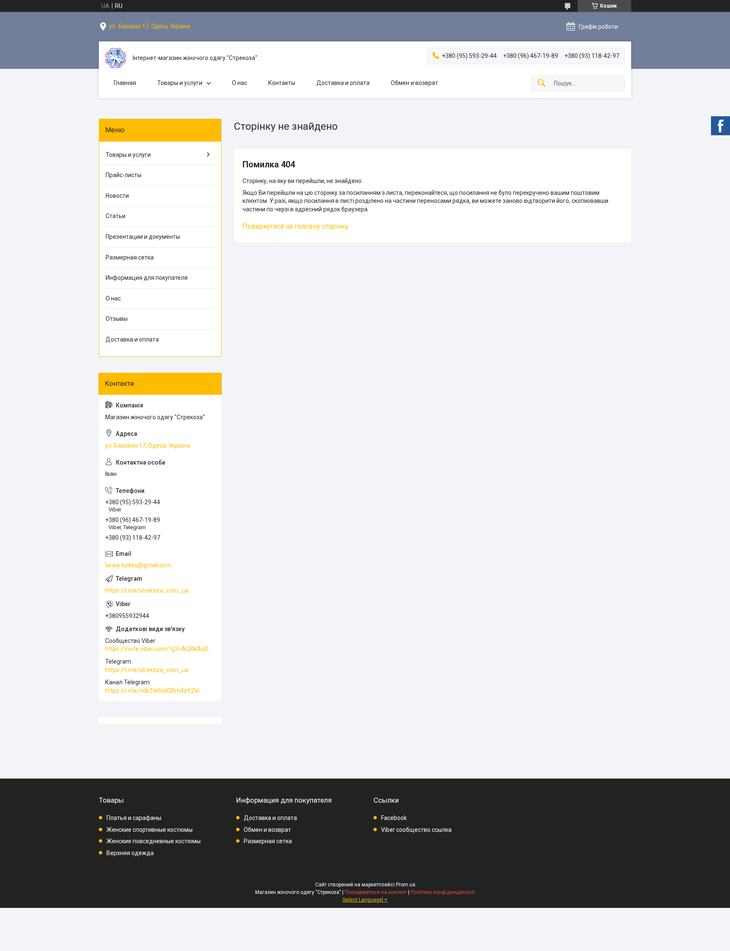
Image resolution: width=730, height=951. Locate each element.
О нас (239, 82)
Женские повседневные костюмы (153, 841)
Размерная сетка (130, 257)
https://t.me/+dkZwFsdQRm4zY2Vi (152, 690)
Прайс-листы (124, 175)
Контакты (281, 82)
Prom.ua (405, 885)
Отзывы (117, 318)
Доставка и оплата (343, 82)
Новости (117, 195)
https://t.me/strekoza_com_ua (146, 590)
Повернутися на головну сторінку (295, 226)
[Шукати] (542, 83)
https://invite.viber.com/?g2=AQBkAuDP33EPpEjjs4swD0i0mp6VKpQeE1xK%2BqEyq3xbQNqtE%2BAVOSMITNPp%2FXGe (160, 648)
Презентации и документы (143, 236)
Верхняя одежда (130, 853)
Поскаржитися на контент (376, 892)
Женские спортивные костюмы (149, 829)
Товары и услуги (179, 82)
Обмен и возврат (414, 82)
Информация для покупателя (147, 277)
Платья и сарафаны (133, 817)
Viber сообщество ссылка (416, 829)
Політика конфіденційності (443, 892)
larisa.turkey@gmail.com (138, 565)
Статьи (115, 216)
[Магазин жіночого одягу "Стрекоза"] (115, 58)
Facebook (394, 817)
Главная (125, 82)
